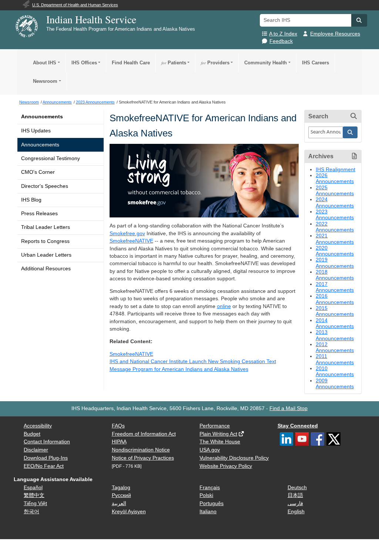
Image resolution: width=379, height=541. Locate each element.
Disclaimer (36, 450)
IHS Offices (84, 62)
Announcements (42, 116)
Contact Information (47, 441)
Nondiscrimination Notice (141, 450)
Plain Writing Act (218, 434)
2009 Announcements (335, 383)
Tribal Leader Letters (45, 227)
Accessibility (38, 426)
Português (211, 503)
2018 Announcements (335, 275)
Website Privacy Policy (225, 466)
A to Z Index (283, 34)
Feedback (281, 41)
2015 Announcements (335, 311)
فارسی (295, 503)
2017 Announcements (335, 287)
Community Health (265, 62)
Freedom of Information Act (144, 434)
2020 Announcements (335, 251)
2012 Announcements (335, 347)
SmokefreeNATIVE (131, 241)
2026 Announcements (335, 178)
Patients (173, 62)
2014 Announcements (335, 323)
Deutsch (297, 487)
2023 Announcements (335, 214)
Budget (32, 434)
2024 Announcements (335, 202)
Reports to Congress (45, 241)
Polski (206, 495)
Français (209, 487)
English (296, 511)
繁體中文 (34, 495)
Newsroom (45, 81)
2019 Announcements (335, 262)
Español (33, 487)
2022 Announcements (335, 227)
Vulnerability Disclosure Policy (234, 458)
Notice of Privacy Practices (143, 458)
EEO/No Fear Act (44, 466)
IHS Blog (31, 200)
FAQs (118, 426)
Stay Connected (298, 426)
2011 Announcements (335, 359)
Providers (215, 62)
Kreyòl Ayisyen (129, 511)
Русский (121, 495)
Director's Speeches (44, 186)
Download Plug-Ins (46, 458)
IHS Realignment (335, 169)
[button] (359, 20)
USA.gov (209, 450)
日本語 (295, 495)
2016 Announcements (335, 299)
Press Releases (39, 213)
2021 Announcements (335, 238)
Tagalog (121, 487)
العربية (119, 503)
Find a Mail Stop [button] (288, 408)
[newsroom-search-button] (350, 132)
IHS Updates (36, 130)
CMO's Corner (38, 172)
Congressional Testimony (50, 158)
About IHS (44, 62)
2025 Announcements (335, 190)
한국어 (31, 511)
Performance (214, 426)
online (224, 306)
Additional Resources (46, 268)
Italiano (208, 511)
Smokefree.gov (127, 233)
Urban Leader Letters (46, 255)
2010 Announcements (335, 371)
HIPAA (119, 441)
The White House (219, 441)
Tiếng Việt (35, 503)
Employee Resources (335, 34)
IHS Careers (315, 62)
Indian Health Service (91, 19)
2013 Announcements (335, 335)
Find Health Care (131, 62)
